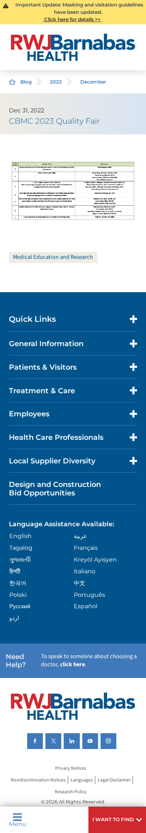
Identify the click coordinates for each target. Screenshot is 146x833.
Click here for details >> (72, 19)
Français (86, 547)
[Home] (73, 47)
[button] (117, 820)
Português (89, 594)
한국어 (17, 583)
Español (85, 606)
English (20, 536)
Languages (82, 780)
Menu (17, 823)
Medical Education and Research (53, 257)
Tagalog (20, 547)
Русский (19, 606)
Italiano (84, 571)
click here (72, 664)
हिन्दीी (14, 571)
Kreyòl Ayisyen (95, 559)
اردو (14, 618)
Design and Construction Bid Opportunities (55, 488)
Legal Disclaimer (114, 780)
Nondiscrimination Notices (38, 780)
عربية (80, 536)
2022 (56, 82)
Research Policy (71, 791)
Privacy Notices (70, 768)
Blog (26, 82)
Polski (18, 594)
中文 (79, 583)
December (93, 82)
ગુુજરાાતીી (20, 559)
